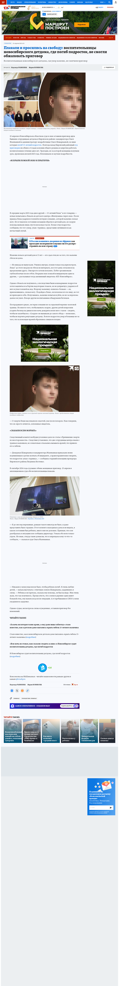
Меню (3, 2)
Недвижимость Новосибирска (87, 37)
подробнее (31, 637)
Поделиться (110, 67)
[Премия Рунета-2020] (32, 7)
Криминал (16, 698)
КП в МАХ (101, 37)
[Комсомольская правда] (14, 7)
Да (44, 14)
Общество (52, 2)
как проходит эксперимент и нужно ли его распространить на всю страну (52, 243)
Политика (42, 2)
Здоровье (89, 2)
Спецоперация (30, 2)
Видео (19, 2)
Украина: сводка (51, 37)
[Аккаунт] (115, 2)
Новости (16, 37)
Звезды (80, 2)
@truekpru (20, 679)
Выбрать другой (51, 14)
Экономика (62, 2)
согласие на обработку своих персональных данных (99, 812)
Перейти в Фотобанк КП (36, 519)
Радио (100, 7)
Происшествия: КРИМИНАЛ (29, 698)
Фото (13, 2)
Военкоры (41, 37)
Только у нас (32, 37)
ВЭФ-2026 (23, 37)
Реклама (110, 7)
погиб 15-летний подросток (29, 145)
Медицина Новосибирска (66, 37)
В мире (72, 2)
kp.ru (76, 685)
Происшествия (7, 43)
